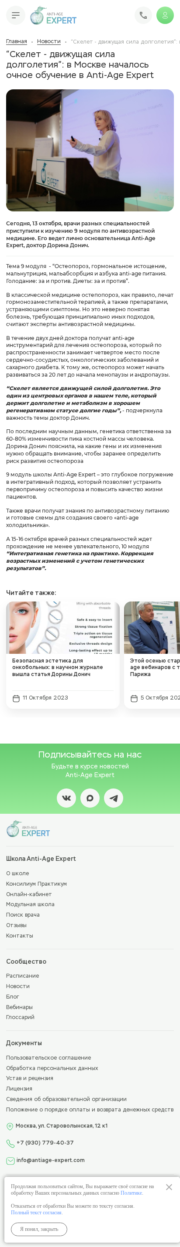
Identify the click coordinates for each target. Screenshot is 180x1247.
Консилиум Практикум (36, 884)
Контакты (19, 936)
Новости (49, 41)
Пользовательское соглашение (48, 1058)
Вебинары (19, 1007)
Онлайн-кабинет (29, 894)
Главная (16, 41)
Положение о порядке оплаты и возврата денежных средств (89, 1110)
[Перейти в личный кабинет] (165, 15)
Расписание (22, 976)
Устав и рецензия (29, 1078)
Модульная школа (30, 904)
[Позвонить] (143, 15)
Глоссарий (20, 1017)
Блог (12, 997)
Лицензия (19, 1089)
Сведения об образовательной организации (66, 1099)
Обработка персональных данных (52, 1068)
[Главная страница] (53, 15)
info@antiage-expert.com (51, 1160)
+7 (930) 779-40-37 (45, 1143)
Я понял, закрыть (39, 1229)
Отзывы (16, 925)
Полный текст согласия (36, 1213)
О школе (17, 874)
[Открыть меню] (15, 15)
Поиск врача (23, 915)
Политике (131, 1193)
